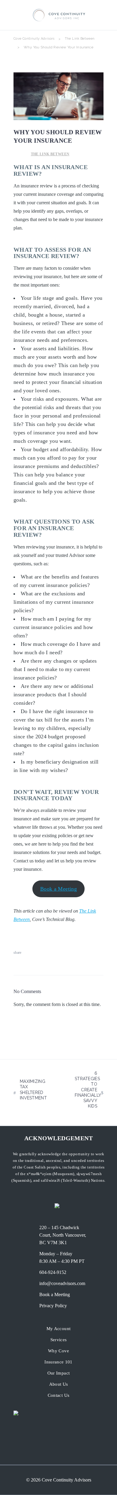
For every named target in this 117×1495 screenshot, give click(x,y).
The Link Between (80, 39)
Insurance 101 (58, 1362)
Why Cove (58, 1350)
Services (58, 1339)
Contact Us (59, 1395)
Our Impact (58, 1373)
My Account (58, 1328)
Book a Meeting (58, 889)
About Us (58, 1384)
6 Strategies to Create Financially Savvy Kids (88, 1089)
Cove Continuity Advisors (34, 39)
